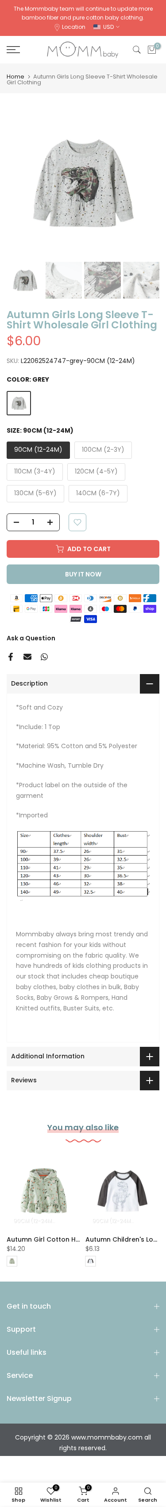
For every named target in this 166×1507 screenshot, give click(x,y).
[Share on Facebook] (11, 657)
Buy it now (83, 574)
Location (73, 27)
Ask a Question (31, 638)
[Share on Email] (27, 657)
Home (15, 76)
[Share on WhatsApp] (44, 657)
